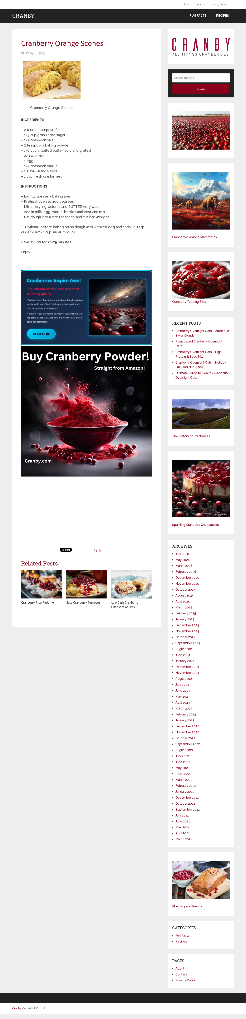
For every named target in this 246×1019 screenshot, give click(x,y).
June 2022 (182, 762)
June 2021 (182, 821)
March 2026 (183, 566)
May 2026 (182, 560)
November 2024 (187, 631)
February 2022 (185, 786)
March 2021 (183, 839)
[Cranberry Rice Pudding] (41, 584)
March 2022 (183, 780)
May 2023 (182, 696)
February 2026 (185, 572)
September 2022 (187, 744)
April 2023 (182, 702)
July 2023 (182, 684)
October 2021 (185, 803)
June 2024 (182, 655)
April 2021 (182, 833)
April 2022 (182, 774)
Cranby (23, 15)
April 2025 (182, 601)
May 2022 (182, 768)
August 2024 (184, 649)
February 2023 (185, 714)
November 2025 (187, 583)
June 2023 (182, 690)
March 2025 (183, 607)
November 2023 (187, 673)
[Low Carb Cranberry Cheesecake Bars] (131, 584)
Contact (200, 4)
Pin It (97, 550)
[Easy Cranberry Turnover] (86, 584)
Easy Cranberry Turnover (83, 602)
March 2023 (183, 708)
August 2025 (184, 595)
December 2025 (187, 577)
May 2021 (182, 827)
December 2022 (187, 726)
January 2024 (184, 661)
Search (201, 89)
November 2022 (187, 732)
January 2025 (184, 619)
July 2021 (182, 815)
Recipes (222, 15)
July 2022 (182, 756)
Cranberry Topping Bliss (189, 302)
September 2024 (187, 643)
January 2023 (184, 720)
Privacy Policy (219, 4)
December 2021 (187, 797)
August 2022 (184, 750)
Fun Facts (198, 15)
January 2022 (184, 791)
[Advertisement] (86, 515)
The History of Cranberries (191, 436)
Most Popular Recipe (187, 906)
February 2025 (185, 613)
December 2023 (187, 667)
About (186, 4)
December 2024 (187, 625)
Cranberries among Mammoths (194, 237)
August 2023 (184, 679)
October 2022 (185, 738)
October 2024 (185, 637)
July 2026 (182, 554)
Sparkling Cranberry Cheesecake (195, 525)
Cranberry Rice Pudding (37, 602)
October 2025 (185, 589)
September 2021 (187, 809)
